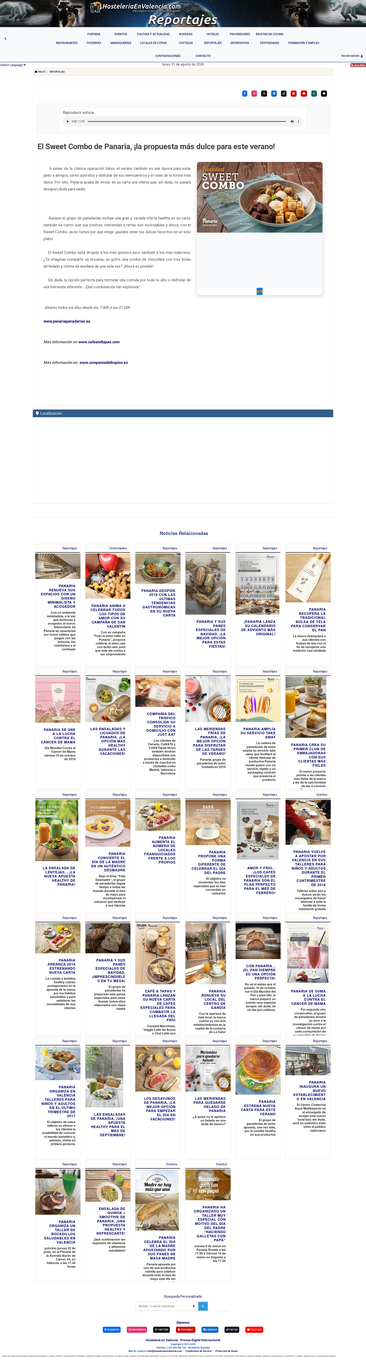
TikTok (233, 1329)
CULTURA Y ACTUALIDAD (168, 1356)
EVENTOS (59, 1356)
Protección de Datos (226, 1351)
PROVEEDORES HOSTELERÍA (148, 1356)
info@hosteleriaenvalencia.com (165, 1351)
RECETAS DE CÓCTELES (214, 1356)
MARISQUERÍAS (107, 1356)
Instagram (138, 1329)
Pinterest (187, 1329)
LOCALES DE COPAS (121, 1356)
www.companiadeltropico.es (103, 362)
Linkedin (211, 1329)
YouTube (256, 1329)
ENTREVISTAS (229, 1356)
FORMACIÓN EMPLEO (254, 1356)
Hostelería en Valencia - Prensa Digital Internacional (183, 1340)
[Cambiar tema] (5, 38)
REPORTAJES (183, 1356)
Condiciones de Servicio (198, 1351)
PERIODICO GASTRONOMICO (273, 1356)
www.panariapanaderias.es (66, 321)
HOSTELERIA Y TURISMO (294, 1356)
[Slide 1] (260, 291)
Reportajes (57, 71)
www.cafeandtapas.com (98, 342)
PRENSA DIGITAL (310, 1356)
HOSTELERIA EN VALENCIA (326, 1356)
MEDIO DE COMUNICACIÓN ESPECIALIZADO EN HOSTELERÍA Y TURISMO (28, 1356)
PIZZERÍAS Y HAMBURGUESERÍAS (89, 1356)
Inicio (42, 71)
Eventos (321, 794)
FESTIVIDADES (240, 1356)
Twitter (162, 1329)
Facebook (112, 1329)
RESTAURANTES (70, 1356)
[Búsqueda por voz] (193, 1306)
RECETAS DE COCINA (197, 1356)
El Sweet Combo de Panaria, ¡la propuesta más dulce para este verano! (156, 146)
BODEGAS (133, 1356)
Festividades (118, 548)
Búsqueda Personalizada (183, 1296)
